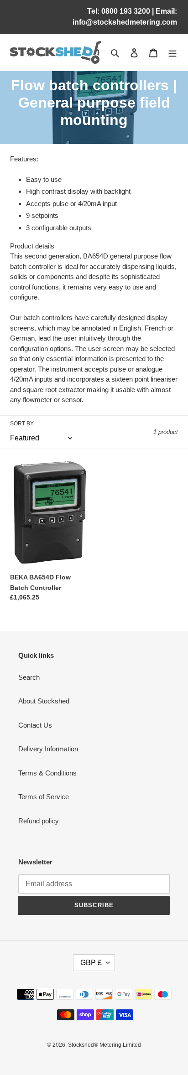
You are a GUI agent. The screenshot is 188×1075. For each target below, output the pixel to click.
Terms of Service (43, 797)
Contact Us (35, 725)
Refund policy (38, 821)
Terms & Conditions (47, 773)
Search (29, 677)
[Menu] (172, 52)
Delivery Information (48, 749)
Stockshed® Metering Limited (104, 1045)
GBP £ (91, 962)
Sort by (22, 423)
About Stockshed (43, 701)
